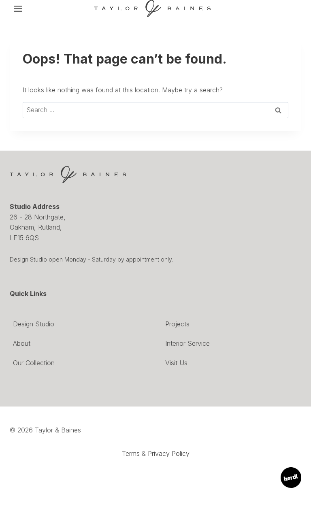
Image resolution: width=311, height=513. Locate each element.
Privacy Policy (169, 453)
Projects (177, 324)
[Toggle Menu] (18, 8)
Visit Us (176, 363)
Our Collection (34, 363)
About (21, 343)
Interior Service (187, 343)
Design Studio (33, 324)
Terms (131, 453)
